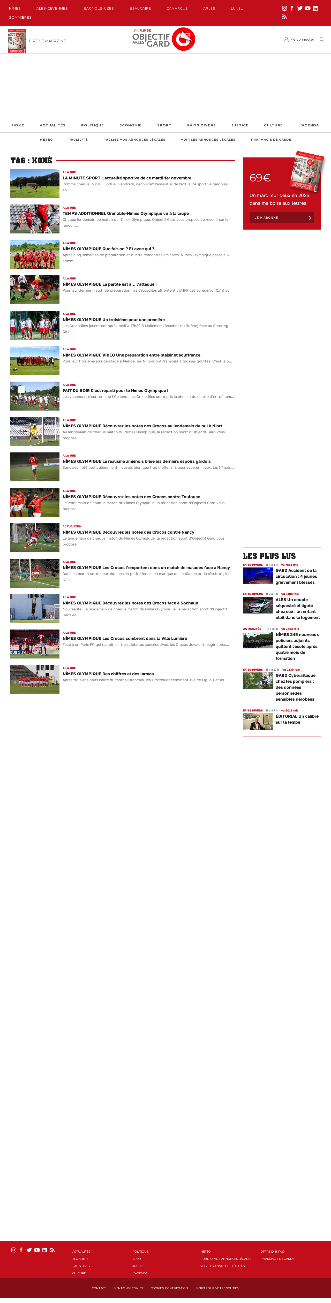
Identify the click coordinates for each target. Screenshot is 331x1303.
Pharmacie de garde (271, 139)
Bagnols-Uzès (99, 8)
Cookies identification (169, 1288)
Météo (46, 139)
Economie (130, 125)
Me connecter (302, 39)
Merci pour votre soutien (217, 1288)
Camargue (177, 8)
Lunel (237, 8)
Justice (240, 125)
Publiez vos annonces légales (134, 139)
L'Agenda (308, 125)
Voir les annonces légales (208, 139)
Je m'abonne (266, 217)
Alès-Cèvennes (52, 8)
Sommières (20, 17)
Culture (273, 125)
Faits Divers (201, 125)
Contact (99, 1288)
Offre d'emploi (273, 1251)
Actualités (53, 125)
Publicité (78, 139)
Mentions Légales (128, 1288)
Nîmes (15, 8)
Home (18, 125)
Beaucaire (140, 8)
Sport (164, 125)
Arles (209, 8)
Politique (92, 125)
